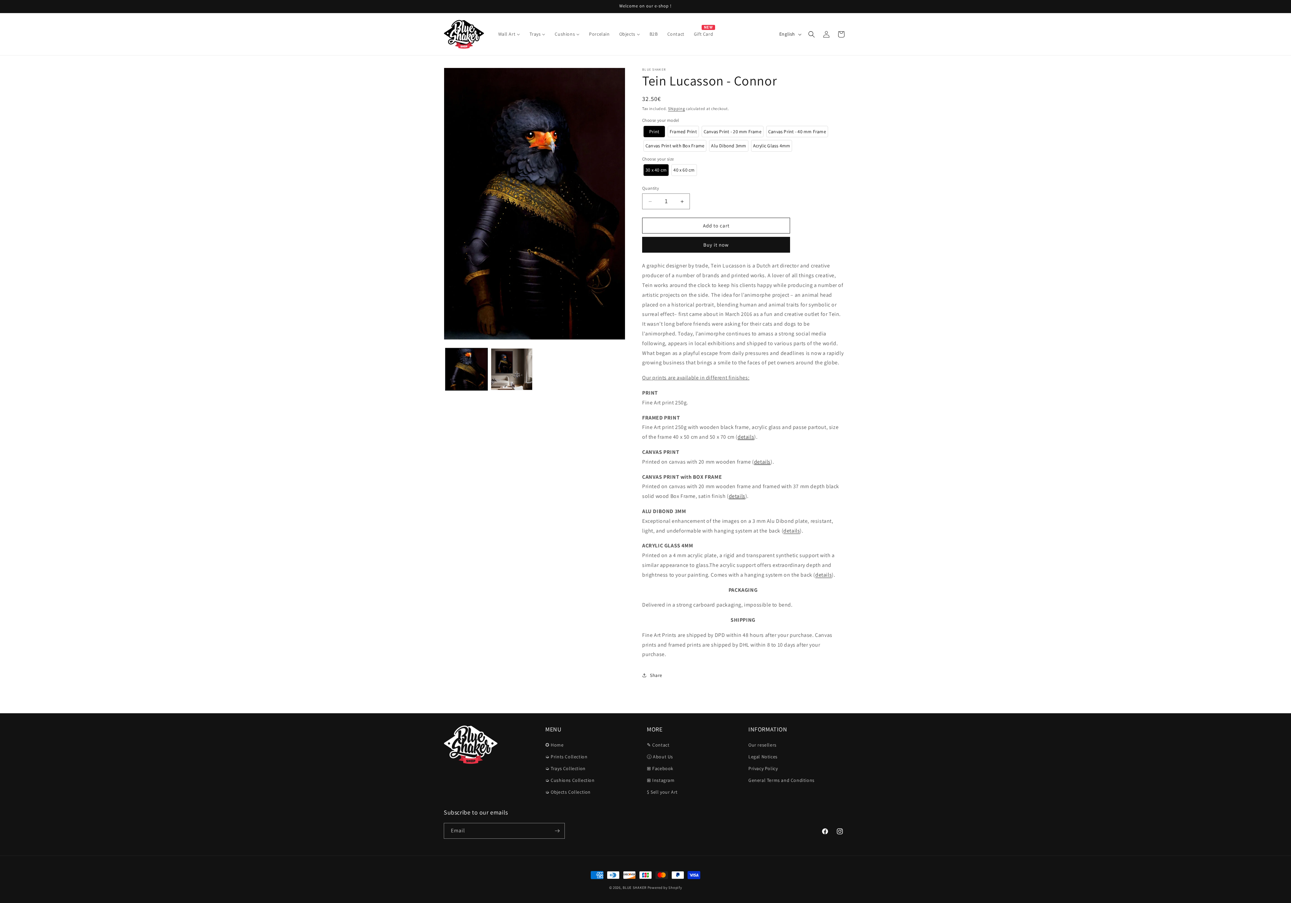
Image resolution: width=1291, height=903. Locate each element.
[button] (811, 34)
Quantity (650, 188)
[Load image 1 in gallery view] (466, 369)
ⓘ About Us (660, 757)
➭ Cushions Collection (570, 780)
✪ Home (554, 745)
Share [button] (656, 675)
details (746, 436)
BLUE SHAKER (635, 887)
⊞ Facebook (660, 768)
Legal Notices (763, 757)
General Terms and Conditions (781, 780)
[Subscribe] (557, 831)
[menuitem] (509, 34)
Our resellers (762, 745)
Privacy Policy (763, 768)
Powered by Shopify (665, 887)
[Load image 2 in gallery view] (512, 369)
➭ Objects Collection (568, 792)
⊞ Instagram (661, 780)
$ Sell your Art (662, 792)
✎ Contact (658, 745)
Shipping (676, 108)
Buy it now (716, 245)
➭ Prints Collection (566, 757)
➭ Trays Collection (565, 768)
